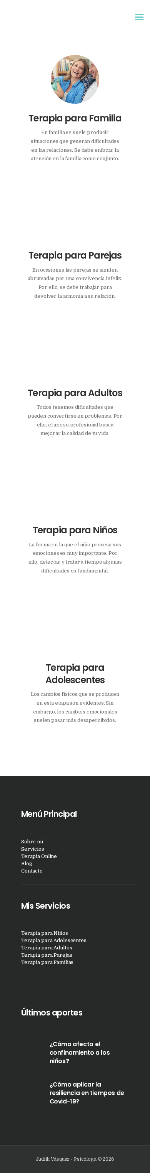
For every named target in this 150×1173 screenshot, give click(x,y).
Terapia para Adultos (75, 393)
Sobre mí (32, 841)
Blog (26, 863)
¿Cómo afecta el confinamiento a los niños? (80, 1052)
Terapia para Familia (74, 118)
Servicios (32, 849)
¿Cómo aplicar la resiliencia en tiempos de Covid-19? (87, 1092)
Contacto (32, 871)
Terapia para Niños (75, 530)
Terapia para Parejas (75, 255)
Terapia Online (39, 856)
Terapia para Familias (47, 962)
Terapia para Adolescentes (75, 674)
